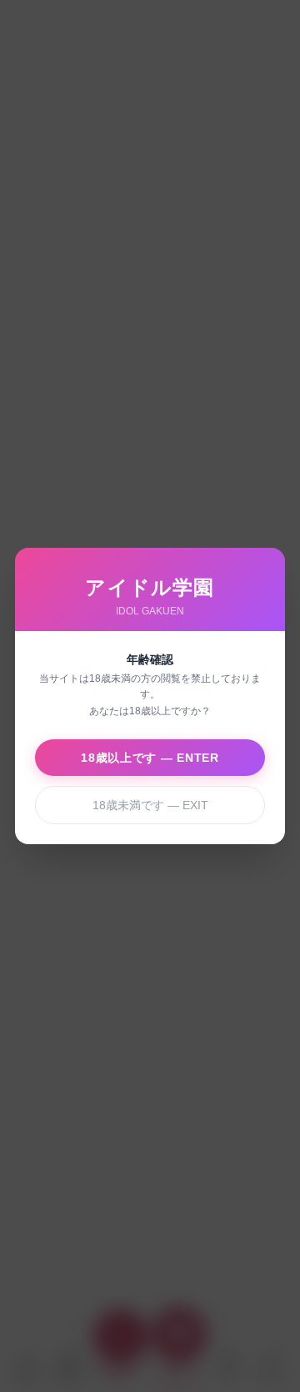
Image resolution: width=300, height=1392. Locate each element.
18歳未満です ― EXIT (150, 805)
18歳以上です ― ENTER (150, 757)
